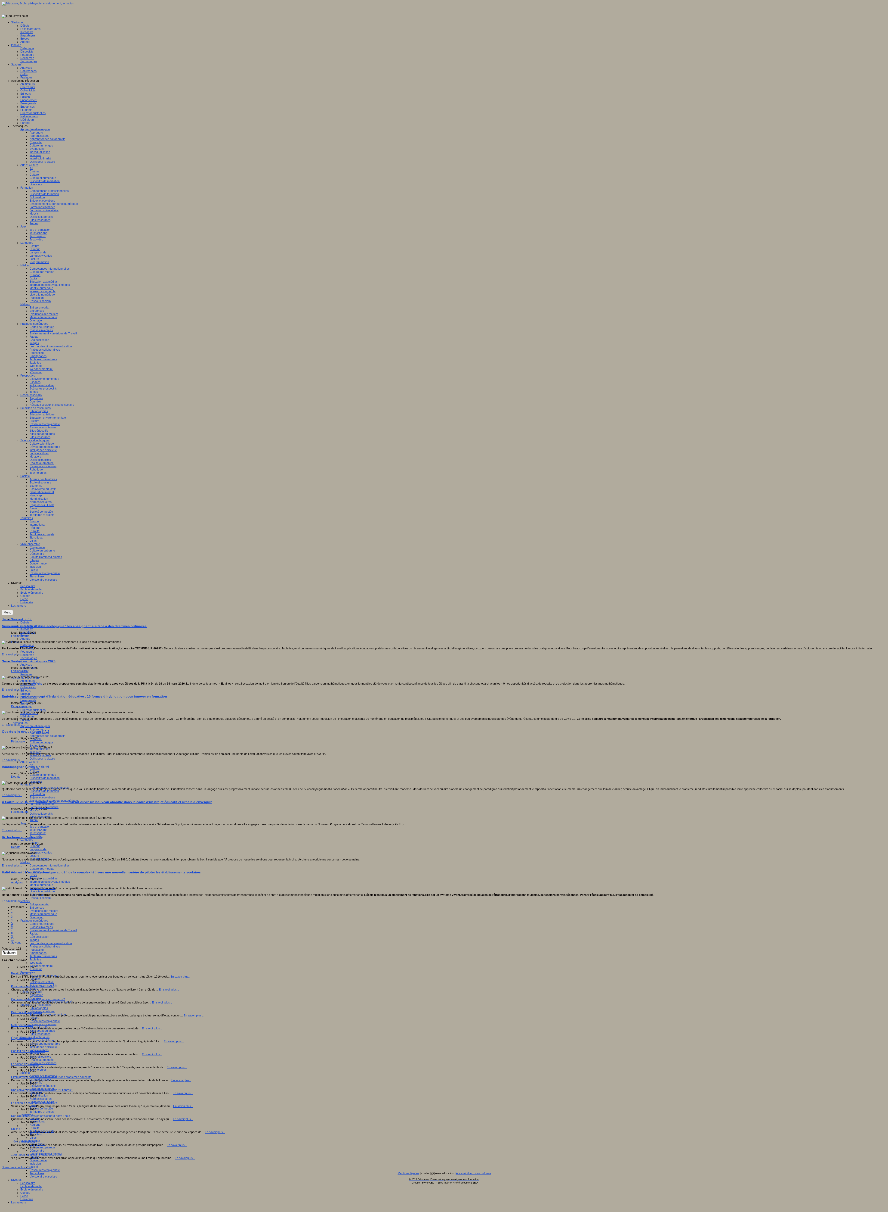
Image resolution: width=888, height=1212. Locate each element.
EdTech (25, 693)
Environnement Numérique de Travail (53, 930)
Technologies (28, 658)
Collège (25, 1192)
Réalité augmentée (42, 1060)
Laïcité (34, 1166)
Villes (33, 1137)
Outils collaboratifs (41, 813)
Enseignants (28, 700)
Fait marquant (19, 636)
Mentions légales (408, 1173)
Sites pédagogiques (42, 1030)
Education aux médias (44, 878)
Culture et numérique (43, 774)
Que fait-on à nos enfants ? (28, 1051)
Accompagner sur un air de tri (25, 767)
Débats (24, 622)
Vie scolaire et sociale (43, 1176)
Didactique (27, 645)
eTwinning (36, 969)
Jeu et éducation (40, 826)
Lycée (24, 1196)
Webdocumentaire (41, 966)
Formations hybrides (42, 804)
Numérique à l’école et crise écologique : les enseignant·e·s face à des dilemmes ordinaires (74, 626)
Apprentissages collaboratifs (47, 736)
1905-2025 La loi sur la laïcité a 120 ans (36, 1154)
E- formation (37, 794)
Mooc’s (34, 810)
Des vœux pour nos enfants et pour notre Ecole (40, 1116)
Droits (33, 875)
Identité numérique (41, 885)
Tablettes (35, 959)
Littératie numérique (42, 891)
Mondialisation (39, 1095)
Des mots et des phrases (26, 1012)
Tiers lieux (36, 1134)
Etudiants (26, 706)
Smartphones (38, 953)
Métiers (25, 901)
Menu (7, 612)
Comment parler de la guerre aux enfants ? (38, 999)
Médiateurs (27, 716)
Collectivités (28, 687)
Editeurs (25, 690)
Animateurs (27, 680)
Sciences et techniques (34, 1037)
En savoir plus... (12, 654)
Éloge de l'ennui (21, 1038)
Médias (25, 862)
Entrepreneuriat (39, 904)
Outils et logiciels (40, 1056)
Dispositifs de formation (44, 791)
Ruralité (35, 1128)
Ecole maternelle (31, 1186)
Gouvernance (38, 1160)
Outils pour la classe (42, 758)
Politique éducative (42, 982)
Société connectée (41, 1108)
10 (12, 939)
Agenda (25, 638)
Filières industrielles (33, 710)
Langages (26, 839)
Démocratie (37, 1150)
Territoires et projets (42, 1111)
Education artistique (42, 1011)
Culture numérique (41, 742)
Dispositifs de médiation (45, 778)
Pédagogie (27, 651)
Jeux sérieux (38, 833)
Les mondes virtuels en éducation (51, 943)
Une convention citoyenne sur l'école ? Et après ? (42, 1090)
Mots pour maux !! (22, 1025)
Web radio (36, 962)
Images (34, 940)
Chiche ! (16, 1129)
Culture (34, 771)
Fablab (34, 933)
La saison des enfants (25, 1064)
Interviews (26, 629)
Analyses (26, 664)
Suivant (16, 942)
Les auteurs (18, 1202)
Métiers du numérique (43, 914)
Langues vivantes (41, 852)
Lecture (34, 855)
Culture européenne (42, 1147)
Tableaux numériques (43, 956)
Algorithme (36, 995)
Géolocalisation (39, 936)
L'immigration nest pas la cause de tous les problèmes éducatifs (51, 1077)
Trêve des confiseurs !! (25, 1141)
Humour (35, 846)
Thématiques (19, 723)
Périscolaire (27, 1183)
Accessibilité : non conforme (473, 1173)
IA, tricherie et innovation (22, 837)
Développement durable (45, 1043)
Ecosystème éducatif (43, 1085)
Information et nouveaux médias (50, 881)
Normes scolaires (41, 1098)
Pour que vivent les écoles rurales (32, 986)
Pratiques (26, 674)
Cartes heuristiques (42, 923)
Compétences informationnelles (50, 865)
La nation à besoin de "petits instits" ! (34, 1103)
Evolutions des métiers (44, 911)
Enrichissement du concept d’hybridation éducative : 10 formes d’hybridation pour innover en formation (84, 696)
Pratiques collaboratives (45, 946)
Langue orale (38, 849)
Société (25, 1073)
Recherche (27, 655)
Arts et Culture (29, 761)
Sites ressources (40, 1034)
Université (26, 1199)
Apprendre (36, 729)
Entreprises (37, 907)
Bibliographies (39, 1008)
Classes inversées (41, 927)
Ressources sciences (43, 1024)
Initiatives (35, 752)
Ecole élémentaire (31, 1189)
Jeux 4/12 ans (38, 830)
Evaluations (37, 745)
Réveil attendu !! (21, 973)
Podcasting (37, 949)
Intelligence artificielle (43, 1047)
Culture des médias (42, 868)
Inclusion (35, 1163)
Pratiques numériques (34, 920)
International (37, 1121)
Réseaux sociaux (40, 898)
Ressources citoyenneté (45, 1021)
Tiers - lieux (37, 1173)
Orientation (36, 917)
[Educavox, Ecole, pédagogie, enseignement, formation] (38, 3)
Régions (35, 1124)
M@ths (37, 683)
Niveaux (16, 1179)
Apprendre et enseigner (35, 726)
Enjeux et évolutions (42, 797)
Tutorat (34, 820)
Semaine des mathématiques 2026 (29, 661)
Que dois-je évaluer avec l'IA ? (25, 731)
